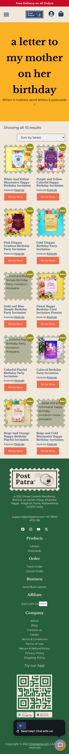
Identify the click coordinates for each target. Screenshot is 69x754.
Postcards (34, 551)
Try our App (34, 665)
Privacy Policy (34, 653)
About (34, 621)
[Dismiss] (21, 725)
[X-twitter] (46, 529)
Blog (34, 625)
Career (34, 634)
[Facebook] (22, 529)
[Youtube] (38, 529)
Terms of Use (34, 644)
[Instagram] (30, 529)
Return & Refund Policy (34, 648)
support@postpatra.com (28, 516)
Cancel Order (34, 571)
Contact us (34, 630)
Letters (34, 546)
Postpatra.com (39, 744)
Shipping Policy (34, 657)
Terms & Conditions (34, 639)
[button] (6, 14)
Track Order (34, 566)
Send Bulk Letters (34, 587)
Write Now (15, 197)
